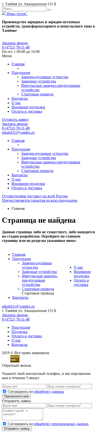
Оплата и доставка (27, 111)
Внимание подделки (28, 107)
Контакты (20, 98)
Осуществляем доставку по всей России (35, 196)
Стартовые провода (37, 94)
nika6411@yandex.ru (18, 132)
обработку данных (49, 391)
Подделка (19, 332)
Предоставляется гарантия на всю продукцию (39, 200)
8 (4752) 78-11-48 (16, 47)
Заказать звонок (15, 43)
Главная (18, 64)
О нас (16, 103)
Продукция (21, 73)
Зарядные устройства (38, 81)
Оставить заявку (15, 119)
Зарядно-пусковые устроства (44, 77)
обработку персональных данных (61, 424)
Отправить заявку (17, 428)
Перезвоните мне (16, 396)
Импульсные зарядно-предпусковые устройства (40, 280)
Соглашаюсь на (36, 391)
